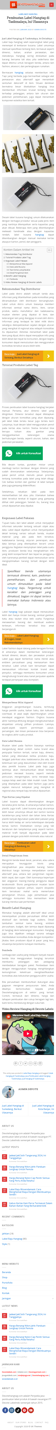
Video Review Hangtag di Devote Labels (23, 282)
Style (4, 1244)
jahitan (5, 1233)
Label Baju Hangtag (27, 14)
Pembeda (14, 279)
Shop (4, 1277)
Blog (4, 1287)
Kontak (5, 1293)
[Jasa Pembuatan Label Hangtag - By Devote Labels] (28, 4)
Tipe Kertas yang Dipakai (20, 270)
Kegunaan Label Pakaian (16, 260)
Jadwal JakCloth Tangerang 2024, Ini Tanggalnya (27, 1156)
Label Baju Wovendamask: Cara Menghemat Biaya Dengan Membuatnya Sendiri (30, 1192)
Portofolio (7, 1282)
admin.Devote (40, 29)
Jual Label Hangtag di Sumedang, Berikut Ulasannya (13, 1109)
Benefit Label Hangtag (15, 276)
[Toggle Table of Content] (48, 250)
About (10, 1422)
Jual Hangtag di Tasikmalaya (33, 1078)
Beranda (6, 1272)
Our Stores (20, 1422)
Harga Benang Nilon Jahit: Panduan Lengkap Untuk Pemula (27, 1168)
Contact (39, 1422)
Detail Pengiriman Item (19, 273)
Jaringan (6, 1298)
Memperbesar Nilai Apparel (21, 264)
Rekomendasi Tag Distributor (18, 254)
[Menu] (51, 5)
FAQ (47, 1422)
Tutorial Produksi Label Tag (18, 257)
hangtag (19, 72)
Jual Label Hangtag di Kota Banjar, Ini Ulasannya (43, 1109)
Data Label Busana (17, 267)
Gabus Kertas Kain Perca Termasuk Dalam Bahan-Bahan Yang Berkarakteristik (30, 1204)
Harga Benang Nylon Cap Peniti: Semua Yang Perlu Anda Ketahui (29, 1179)
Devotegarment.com (37, 1372)
